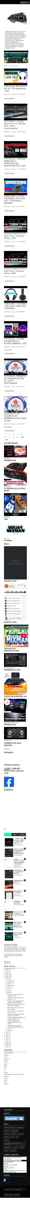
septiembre (10, 985)
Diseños (6, 1061)
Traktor (5, 1080)
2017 (7, 978)
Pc (4, 1070)
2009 (7, 1045)
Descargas (6, 1059)
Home (5, 65)
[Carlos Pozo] (9, 786)
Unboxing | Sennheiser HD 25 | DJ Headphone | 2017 (15, 88)
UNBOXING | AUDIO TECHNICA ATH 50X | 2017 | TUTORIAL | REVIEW (15, 200)
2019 (7, 974)
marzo (8, 1029)
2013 (7, 1037)
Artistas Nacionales (8, 1053)
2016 (7, 1032)
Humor (5, 1064)
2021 (7, 971)
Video (5, 1082)
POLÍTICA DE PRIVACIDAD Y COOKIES (14, 1074)
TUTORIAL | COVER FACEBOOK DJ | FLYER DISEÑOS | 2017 (15, 341)
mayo (8, 991)
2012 (7, 1039)
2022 (7, 969)
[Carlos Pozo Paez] (4, 1181)
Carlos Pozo (6, 776)
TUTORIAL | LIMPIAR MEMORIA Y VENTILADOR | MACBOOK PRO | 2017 (15, 162)
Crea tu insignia (7, 788)
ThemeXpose (18, 1190)
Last (6, 439)
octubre (9, 983)
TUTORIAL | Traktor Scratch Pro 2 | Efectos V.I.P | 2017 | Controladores (15, 125)
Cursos (5, 1057)
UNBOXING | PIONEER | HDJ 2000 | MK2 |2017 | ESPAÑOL (15, 306)
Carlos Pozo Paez (7, 1177)
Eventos (6, 1062)
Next (22, 437)
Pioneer (6, 1072)
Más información (9, 98)
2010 (7, 1043)
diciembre (9, 980)
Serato (5, 1078)
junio (8, 989)
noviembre (9, 982)
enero (8, 1030)
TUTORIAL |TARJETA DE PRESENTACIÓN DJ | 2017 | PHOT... (14, 1022)
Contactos (16, 1195)
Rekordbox (6, 1076)
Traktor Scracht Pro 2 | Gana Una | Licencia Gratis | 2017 (15, 236)
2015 (7, 1034)
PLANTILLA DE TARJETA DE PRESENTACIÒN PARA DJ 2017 (15, 417)
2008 (7, 1046)
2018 (7, 976)
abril (8, 992)
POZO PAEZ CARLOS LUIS (18, 1189)
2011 (7, 1041)
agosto (9, 987)
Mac (5, 1068)
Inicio (6, 1195)
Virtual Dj (6, 1084)
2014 (7, 1036)
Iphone (5, 1066)
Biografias (6, 1055)
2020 (7, 973)
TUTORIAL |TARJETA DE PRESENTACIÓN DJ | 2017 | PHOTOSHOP (15, 380)
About (11, 1195)
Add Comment (22, 94)
